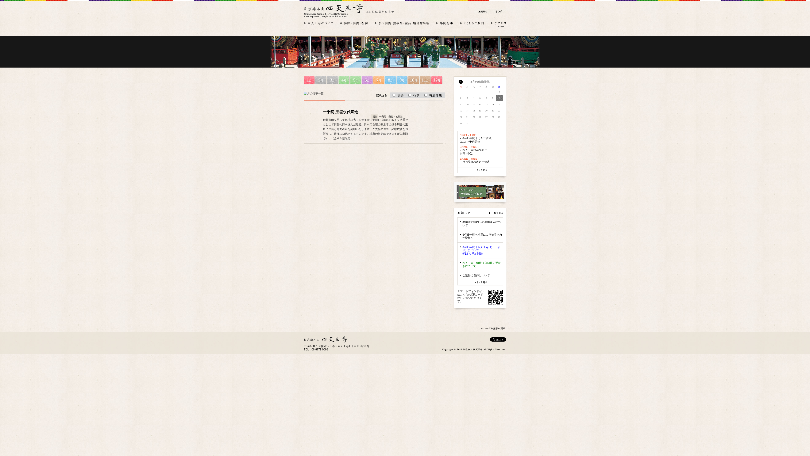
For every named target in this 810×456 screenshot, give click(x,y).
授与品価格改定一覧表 (476, 161)
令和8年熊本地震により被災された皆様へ (482, 236)
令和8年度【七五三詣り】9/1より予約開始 (477, 140)
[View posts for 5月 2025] (460, 82)
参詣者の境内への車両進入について (481, 223)
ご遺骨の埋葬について (476, 275)
